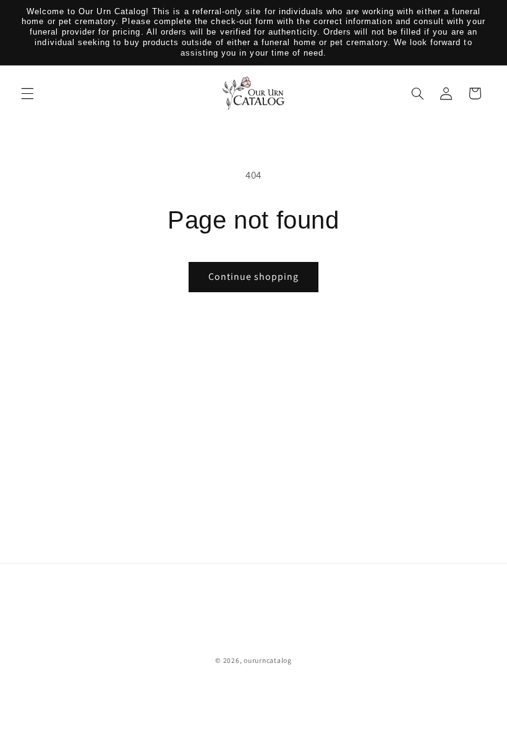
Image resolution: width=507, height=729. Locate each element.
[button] (27, 93)
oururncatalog (268, 660)
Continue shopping (253, 276)
